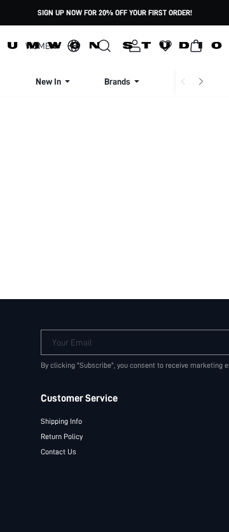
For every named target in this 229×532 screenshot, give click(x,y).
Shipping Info (61, 421)
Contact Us (58, 451)
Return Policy (62, 436)
